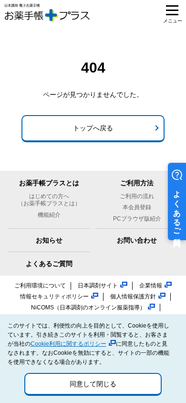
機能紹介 (49, 215)
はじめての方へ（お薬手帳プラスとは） (49, 200)
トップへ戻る (93, 128)
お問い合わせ (137, 240)
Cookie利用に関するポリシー (68, 343)
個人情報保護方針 (133, 296)
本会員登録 (137, 207)
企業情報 (150, 285)
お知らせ (49, 240)
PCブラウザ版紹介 (137, 218)
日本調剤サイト (98, 285)
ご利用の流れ (137, 196)
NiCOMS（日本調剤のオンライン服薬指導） (88, 307)
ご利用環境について (40, 285)
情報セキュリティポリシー (54, 296)
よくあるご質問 (49, 263)
